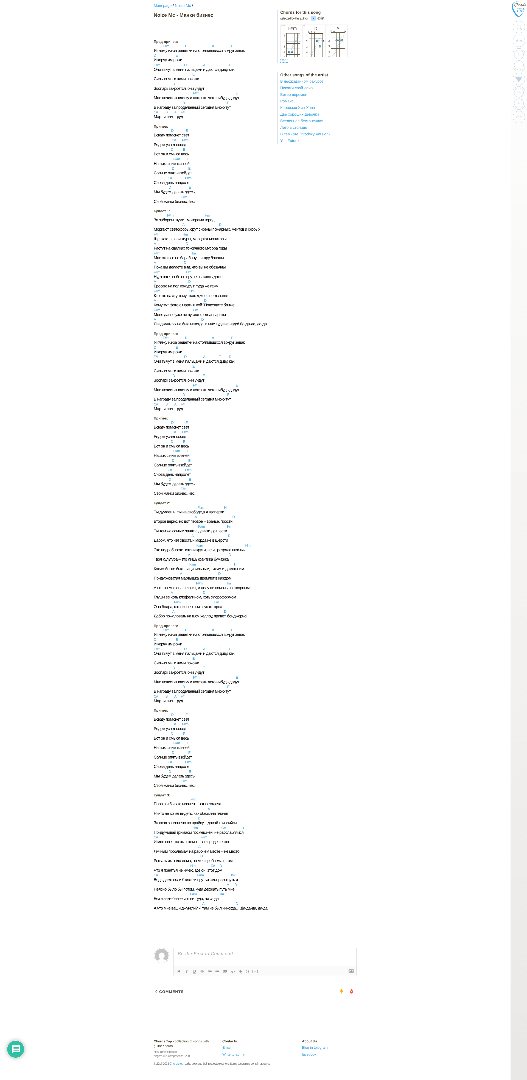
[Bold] (179, 971)
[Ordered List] (210, 971)
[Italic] (186, 971)
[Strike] (202, 971)
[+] (255, 971)
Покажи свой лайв (296, 88)
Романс (287, 101)
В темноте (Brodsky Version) (305, 134)
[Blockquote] (225, 971)
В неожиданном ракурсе (302, 81)
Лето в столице (293, 127)
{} (248, 971)
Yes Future (289, 140)
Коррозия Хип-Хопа (297, 107)
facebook (309, 1054)
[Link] (240, 971)
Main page (163, 5)
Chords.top (176, 1063)
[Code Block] (233, 971)
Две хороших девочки (299, 114)
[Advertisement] (198, 28)
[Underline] (194, 971)
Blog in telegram (315, 1047)
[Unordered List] (217, 971)
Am (519, 40)
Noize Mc (183, 5)
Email (226, 1047)
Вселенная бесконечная (301, 121)
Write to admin (233, 1054)
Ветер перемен (293, 94)
